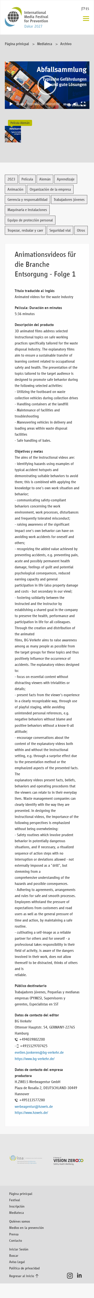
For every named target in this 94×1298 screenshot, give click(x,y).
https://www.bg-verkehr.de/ (34, 1059)
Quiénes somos (19, 1221)
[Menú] (86, 19)
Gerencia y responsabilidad (27, 199)
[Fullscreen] (83, 104)
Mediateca (44, 44)
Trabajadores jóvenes (69, 199)
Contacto (15, 1240)
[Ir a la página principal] (26, 17)
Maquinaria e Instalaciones (27, 210)
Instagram (71, 1276)
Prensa (14, 1234)
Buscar (13, 1255)
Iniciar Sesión (18, 1249)
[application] (47, 85)
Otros (81, 230)
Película (27, 179)
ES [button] (87, 9)
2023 (11, 179)
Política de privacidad (24, 1268)
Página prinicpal (17, 44)
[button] (47, 85)
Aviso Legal (17, 1262)
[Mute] (75, 104)
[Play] (11, 104)
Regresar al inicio (21, 1276)
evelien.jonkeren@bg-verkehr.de (39, 1052)
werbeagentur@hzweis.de (34, 1106)
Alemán (45, 179)
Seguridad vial (60, 230)
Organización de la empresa (50, 189)
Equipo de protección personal (30, 220)
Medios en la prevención (26, 1227)
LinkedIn (81, 1276)
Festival (14, 1200)
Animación (15, 189)
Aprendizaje (65, 179)
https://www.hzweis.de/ (31, 1112)
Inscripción (17, 1206)
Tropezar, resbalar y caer (25, 230)
